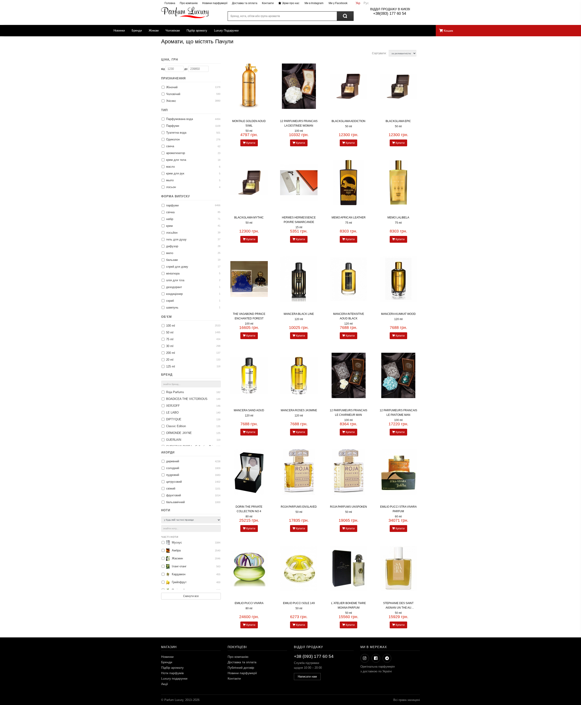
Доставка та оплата (244, 3)
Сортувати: (379, 53)
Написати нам (307, 676)
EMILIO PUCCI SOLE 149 (299, 603)
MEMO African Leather (349, 217)
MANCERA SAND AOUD (249, 410)
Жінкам (154, 30)
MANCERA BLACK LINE (299, 314)
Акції (164, 684)
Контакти (268, 3)
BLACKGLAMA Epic (398, 121)
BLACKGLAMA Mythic (249, 217)
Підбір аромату (197, 30)
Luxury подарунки (174, 678)
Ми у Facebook (337, 3)
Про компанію (189, 3)
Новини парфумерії (214, 3)
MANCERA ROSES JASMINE (299, 410)
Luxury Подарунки (226, 30)
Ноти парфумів (172, 673)
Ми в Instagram (313, 3)
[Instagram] (364, 658)
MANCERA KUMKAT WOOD (398, 314)
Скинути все (191, 596)
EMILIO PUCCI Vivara (249, 603)
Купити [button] (250, 142)
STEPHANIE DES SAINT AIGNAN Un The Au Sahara (398, 608)
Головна (170, 3)
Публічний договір (241, 667)
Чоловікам (172, 30)
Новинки (119, 30)
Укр (358, 3)
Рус (366, 3)
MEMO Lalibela (398, 217)
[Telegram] (387, 658)
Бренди (137, 30)
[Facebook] (376, 658)
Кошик (448, 30)
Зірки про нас (290, 3)
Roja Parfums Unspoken (348, 506)
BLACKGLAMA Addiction (348, 121)
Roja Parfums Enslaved (299, 506)
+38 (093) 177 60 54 (314, 656)
